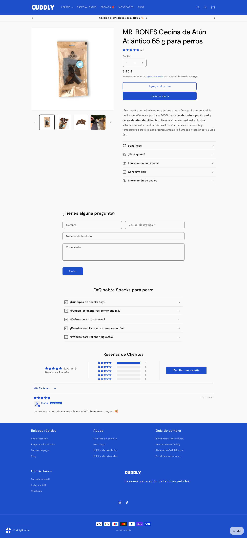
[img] (42, 398)
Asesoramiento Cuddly (168, 444)
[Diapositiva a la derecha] (110, 122)
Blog (33, 456)
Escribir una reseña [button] (186, 370)
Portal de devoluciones (168, 456)
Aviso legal (99, 444)
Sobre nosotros (39, 438)
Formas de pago (40, 450)
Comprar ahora (160, 96)
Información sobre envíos (169, 438)
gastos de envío (155, 76)
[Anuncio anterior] (32, 18)
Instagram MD (38, 485)
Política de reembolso (105, 450)
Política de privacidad (105, 456)
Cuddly (127, 530)
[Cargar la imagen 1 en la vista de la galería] (47, 122)
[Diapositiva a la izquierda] (34, 122)
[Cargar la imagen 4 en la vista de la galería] (98, 122)
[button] (67, 7)
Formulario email (40, 479)
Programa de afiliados (43, 444)
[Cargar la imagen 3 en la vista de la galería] (81, 122)
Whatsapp (36, 490)
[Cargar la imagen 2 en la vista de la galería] (64, 122)
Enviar (73, 271)
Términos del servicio (105, 438)
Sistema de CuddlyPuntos (169, 450)
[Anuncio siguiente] (214, 18)
